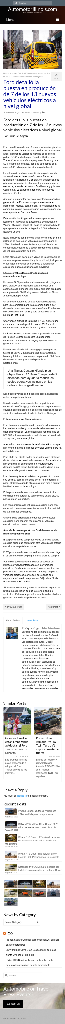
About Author (13, 620)
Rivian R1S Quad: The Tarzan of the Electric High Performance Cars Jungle (38, 855)
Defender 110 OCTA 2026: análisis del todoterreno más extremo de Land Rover (40, 868)
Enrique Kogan (14, 112)
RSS (9, 932)
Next (59, 745)
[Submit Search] (15, 3)
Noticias (36, 112)
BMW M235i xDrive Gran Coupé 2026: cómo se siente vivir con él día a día (38, 825)
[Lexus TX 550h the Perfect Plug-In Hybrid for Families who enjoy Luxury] (10, 902)
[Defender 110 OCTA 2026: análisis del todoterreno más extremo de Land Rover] (10, 893)
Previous (6, 745)
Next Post (53, 606)
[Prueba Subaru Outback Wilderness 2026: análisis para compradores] (10, 884)
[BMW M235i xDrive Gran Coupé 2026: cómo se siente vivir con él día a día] (25, 884)
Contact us (13, 1004)
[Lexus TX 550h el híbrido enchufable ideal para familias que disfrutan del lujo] (53, 893)
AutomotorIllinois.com (32, 9)
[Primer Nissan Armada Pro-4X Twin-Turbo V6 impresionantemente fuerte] (48, 721)
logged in (22, 795)
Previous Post (14, 606)
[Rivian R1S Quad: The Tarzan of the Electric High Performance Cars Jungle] (53, 884)
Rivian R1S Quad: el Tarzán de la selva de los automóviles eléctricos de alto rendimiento (32, 840)
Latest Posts (32, 620)
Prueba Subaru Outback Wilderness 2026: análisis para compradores (37, 812)
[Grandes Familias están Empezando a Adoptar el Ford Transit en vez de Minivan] (17, 721)
